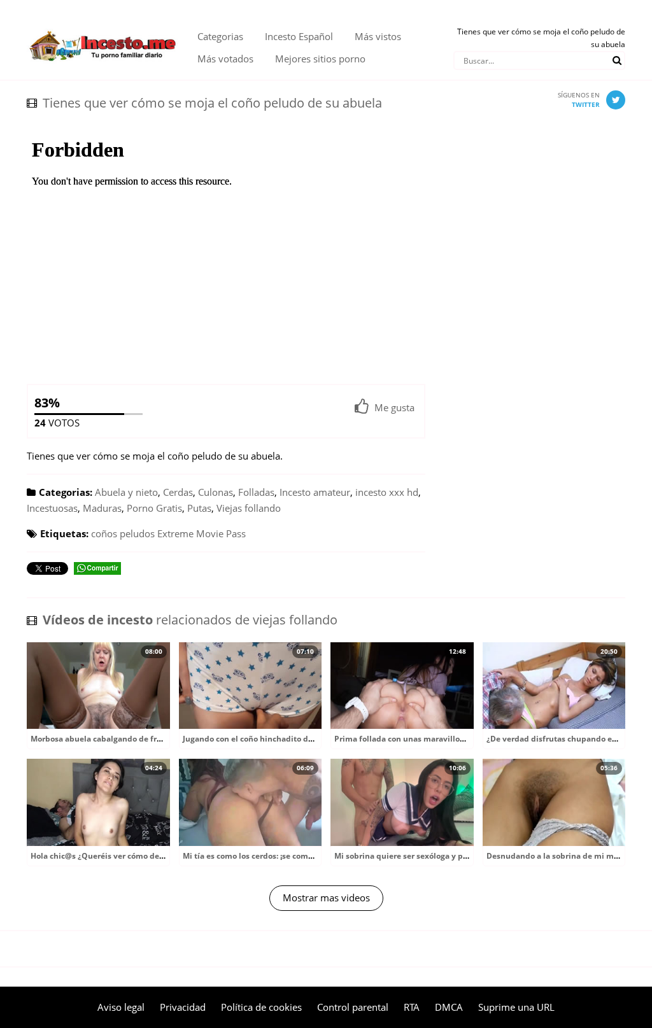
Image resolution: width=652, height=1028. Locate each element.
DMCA (449, 1007)
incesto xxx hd (386, 492)
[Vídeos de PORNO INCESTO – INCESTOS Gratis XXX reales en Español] (102, 25)
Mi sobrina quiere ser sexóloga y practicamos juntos (432, 855)
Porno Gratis (154, 508)
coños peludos (123, 533)
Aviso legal (121, 1007)
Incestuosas (52, 508)
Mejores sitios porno (320, 58)
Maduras (102, 508)
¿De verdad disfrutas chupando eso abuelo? (569, 738)
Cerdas (178, 492)
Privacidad (183, 1007)
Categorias (220, 36)
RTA (412, 1007)
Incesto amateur (315, 492)
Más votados (225, 58)
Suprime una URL (516, 1007)
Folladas (256, 492)
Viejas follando (248, 508)
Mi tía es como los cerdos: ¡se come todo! (258, 855)
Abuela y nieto (126, 492)
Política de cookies (261, 1007)
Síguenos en (579, 99)
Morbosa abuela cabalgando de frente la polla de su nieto (139, 738)
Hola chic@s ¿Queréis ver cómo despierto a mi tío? (125, 855)
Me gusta (394, 407)
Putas (199, 508)
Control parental (352, 1007)
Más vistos (378, 36)
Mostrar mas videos (326, 897)
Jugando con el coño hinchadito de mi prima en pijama (286, 738)
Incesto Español (299, 36)
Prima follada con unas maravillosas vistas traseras (431, 738)
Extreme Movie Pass (201, 533)
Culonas (215, 492)
